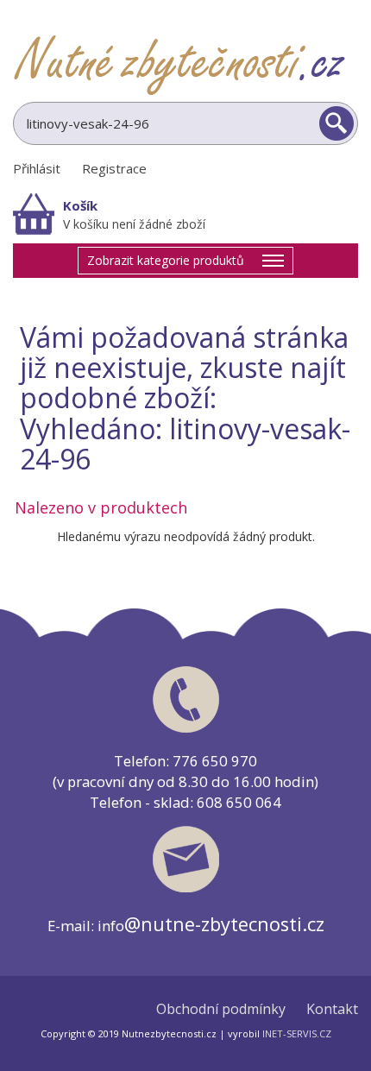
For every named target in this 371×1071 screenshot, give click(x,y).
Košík (80, 205)
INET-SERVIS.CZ (296, 1033)
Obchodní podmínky (221, 1009)
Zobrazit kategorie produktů (165, 260)
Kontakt (332, 1009)
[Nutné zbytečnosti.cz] (185, 65)
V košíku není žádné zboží (134, 224)
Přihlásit (36, 168)
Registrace (114, 168)
